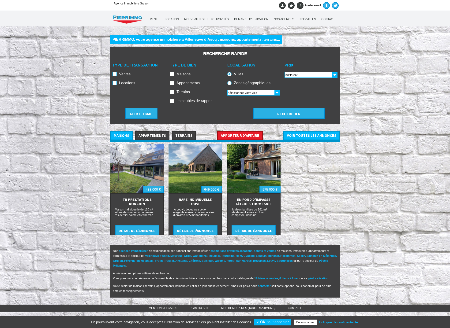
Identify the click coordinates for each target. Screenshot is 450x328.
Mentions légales (163, 308)
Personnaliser (305, 322)
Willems (220, 260)
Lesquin (261, 256)
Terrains (183, 92)
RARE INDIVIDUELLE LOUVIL (195, 201)
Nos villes (308, 19)
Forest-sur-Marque (239, 260)
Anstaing (181, 260)
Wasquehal (200, 256)
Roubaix (214, 256)
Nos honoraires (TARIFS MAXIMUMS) (248, 308)
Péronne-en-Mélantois (139, 260)
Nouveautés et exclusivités (206, 19)
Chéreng (194, 260)
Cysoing (249, 256)
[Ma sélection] (291, 5)
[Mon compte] (282, 5)
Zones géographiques (252, 83)
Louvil (271, 260)
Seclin (301, 256)
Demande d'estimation (251, 19)
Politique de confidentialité (338, 322)
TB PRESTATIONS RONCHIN (137, 201)
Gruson (118, 260)
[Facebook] (326, 5)
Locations (127, 83)
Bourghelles (285, 260)
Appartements (188, 83)
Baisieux (207, 260)
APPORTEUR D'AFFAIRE (240, 135)
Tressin (169, 260)
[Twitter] (335, 5)
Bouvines (259, 260)
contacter (264, 286)
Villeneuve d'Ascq (157, 256)
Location (172, 19)
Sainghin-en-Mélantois (321, 256)
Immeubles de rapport (194, 101)
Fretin (159, 260)
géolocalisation (318, 278)
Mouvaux (176, 256)
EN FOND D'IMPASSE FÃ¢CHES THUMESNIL (253, 201)
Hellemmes (288, 256)
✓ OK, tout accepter (272, 322)
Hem (239, 256)
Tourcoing (227, 256)
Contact (328, 19)
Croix (187, 256)
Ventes (125, 74)
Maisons (183, 74)
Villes (238, 74)
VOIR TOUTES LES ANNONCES (311, 135)
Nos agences (284, 19)
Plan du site (199, 308)
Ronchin (273, 256)
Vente (154, 19)
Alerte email (313, 5)
